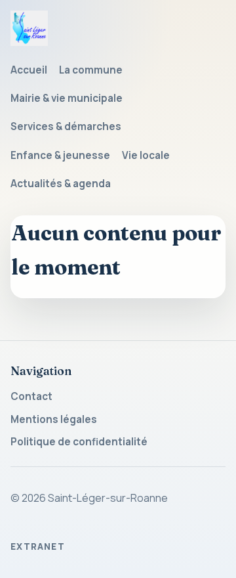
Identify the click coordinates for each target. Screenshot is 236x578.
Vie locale (146, 155)
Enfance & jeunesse (60, 155)
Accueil (28, 70)
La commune (91, 70)
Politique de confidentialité (79, 442)
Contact (31, 396)
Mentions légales (53, 419)
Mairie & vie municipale (66, 98)
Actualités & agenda (60, 183)
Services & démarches (65, 126)
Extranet (37, 546)
